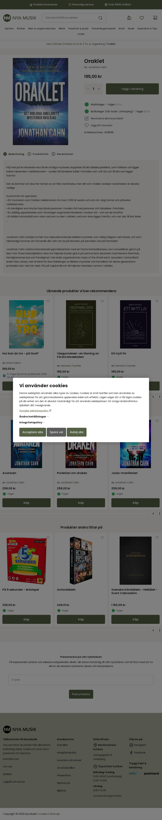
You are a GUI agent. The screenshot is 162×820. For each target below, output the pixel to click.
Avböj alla (76, 432)
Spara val (56, 432)
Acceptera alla (32, 432)
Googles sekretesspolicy (34, 410)
